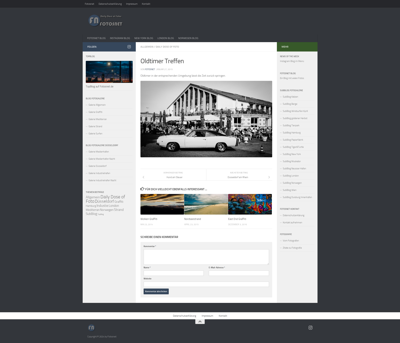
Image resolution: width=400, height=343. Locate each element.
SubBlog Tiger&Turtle (293, 147)
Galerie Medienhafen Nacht (102, 158)
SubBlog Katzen (290, 96)
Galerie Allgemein (97, 104)
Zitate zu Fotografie (292, 247)
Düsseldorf (104, 201)
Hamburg (91, 205)
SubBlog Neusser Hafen (294, 168)
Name (147, 267)
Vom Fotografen (291, 240)
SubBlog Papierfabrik (293, 139)
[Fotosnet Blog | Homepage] (105, 21)
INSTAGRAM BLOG (120, 38)
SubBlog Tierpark (291, 125)
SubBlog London (291, 175)
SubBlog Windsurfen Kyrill (295, 111)
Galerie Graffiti (95, 112)
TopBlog (101, 214)
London (114, 206)
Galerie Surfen (95, 133)
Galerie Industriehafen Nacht (102, 180)
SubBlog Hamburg (292, 132)
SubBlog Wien (289, 190)
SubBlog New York (292, 154)
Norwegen (107, 210)
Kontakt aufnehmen (292, 222)
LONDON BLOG (166, 38)
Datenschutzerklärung (110, 3)
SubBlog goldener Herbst (295, 118)
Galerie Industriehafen (99, 173)
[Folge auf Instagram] (129, 47)
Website (147, 278)
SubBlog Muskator (292, 161)
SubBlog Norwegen (292, 182)
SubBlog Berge (290, 104)
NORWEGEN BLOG (188, 38)
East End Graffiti (237, 218)
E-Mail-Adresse (217, 267)
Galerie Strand (95, 126)
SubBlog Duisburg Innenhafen (297, 197)
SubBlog (91, 214)
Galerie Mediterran (98, 119)
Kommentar (150, 246)
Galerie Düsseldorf (98, 166)
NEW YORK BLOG (143, 38)
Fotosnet (89, 3)
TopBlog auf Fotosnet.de (99, 86)
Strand (119, 210)
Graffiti (119, 201)
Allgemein (146, 46)
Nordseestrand (192, 218)
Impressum (132, 3)
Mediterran (93, 210)
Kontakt (146, 3)
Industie (102, 205)
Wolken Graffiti (148, 218)
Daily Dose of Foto (167, 46)
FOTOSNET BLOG (96, 38)
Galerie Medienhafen (99, 151)
